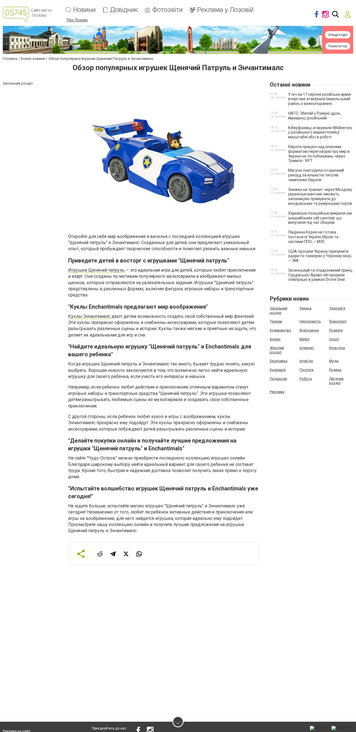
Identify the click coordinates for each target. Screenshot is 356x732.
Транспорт (338, 321)
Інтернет (307, 348)
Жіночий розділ (277, 350)
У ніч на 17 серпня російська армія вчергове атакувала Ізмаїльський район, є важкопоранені (319, 99)
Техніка (306, 308)
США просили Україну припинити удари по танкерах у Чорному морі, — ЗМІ (320, 256)
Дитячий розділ (336, 381)
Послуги (306, 370)
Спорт (334, 339)
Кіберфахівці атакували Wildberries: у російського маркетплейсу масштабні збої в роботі (320, 132)
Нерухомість (310, 321)
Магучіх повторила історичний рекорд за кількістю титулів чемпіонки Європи (316, 175)
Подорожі (278, 379)
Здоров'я (337, 308)
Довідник (124, 10)
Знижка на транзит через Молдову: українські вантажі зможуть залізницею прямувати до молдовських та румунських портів (320, 196)
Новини (84, 10)
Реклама (277, 392)
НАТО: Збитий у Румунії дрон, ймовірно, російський (314, 115)
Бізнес (275, 339)
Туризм (276, 321)
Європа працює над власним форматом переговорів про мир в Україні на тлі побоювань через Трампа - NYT (319, 153)
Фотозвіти (167, 10)
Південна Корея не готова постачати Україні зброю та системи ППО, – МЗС (313, 237)
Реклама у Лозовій (225, 10)
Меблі (305, 339)
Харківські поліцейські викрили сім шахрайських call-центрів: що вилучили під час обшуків (320, 218)
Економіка (278, 361)
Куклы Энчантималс (89, 316)
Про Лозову (77, 20)
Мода (333, 361)
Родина (335, 370)
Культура (337, 348)
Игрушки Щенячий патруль (96, 270)
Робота (306, 379)
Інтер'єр (306, 361)
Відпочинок (309, 330)
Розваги (336, 330)
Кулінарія (278, 370)
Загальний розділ (278, 310)
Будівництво (280, 330)
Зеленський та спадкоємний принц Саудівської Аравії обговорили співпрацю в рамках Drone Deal (320, 275)
